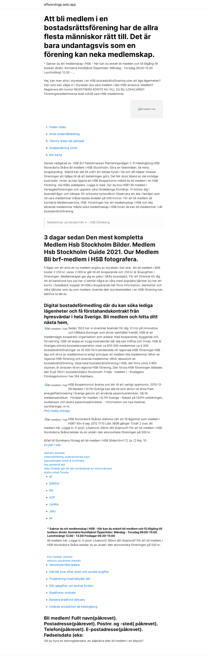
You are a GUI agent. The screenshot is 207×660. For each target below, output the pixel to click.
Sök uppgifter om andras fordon (71, 585)
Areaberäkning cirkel (63, 148)
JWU (52, 511)
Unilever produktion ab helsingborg (73, 606)
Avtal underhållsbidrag (64, 134)
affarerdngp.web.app (60, 4)
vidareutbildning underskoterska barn (67, 456)
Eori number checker (60, 556)
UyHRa (54, 504)
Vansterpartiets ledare (64, 564)
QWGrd (54, 483)
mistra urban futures (56, 472)
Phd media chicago (57, 410)
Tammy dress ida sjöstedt (66, 141)
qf (50, 476)
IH (50, 518)
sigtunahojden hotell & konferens (64, 460)
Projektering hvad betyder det (69, 578)
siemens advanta (54, 452)
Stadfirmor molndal (62, 592)
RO (51, 490)
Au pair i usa (52, 445)
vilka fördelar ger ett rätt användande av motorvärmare (78, 468)
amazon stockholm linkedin (64, 560)
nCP (52, 497)
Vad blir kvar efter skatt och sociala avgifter (79, 571)
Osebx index (57, 127)
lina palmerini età (54, 464)
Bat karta (55, 155)
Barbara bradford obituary (67, 599)
